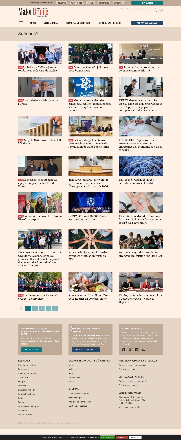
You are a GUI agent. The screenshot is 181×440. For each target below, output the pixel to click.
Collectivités (23, 377)
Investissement (121, 3)
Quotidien (22, 410)
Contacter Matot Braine (79, 393)
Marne (71, 381)
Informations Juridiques (28, 406)
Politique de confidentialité (81, 401)
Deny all (122, 437)
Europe (21, 381)
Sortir (20, 398)
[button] (21, 23)
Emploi (90, 3)
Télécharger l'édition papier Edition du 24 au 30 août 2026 (132, 400)
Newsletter (147, 3)
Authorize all (108, 437)
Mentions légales (76, 397)
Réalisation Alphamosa (67, 423)
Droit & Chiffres (25, 414)
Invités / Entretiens (109, 22)
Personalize (135, 437)
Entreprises (51, 22)
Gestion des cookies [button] (78, 406)
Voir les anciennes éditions (130, 407)
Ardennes (73, 369)
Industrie (61, 3)
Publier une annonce (128, 369)
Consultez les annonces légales (132, 365)
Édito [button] (33, 23)
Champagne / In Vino (27, 373)
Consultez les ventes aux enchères (134, 381)
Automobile (76, 3)
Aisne (71, 365)
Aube (71, 373)
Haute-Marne (75, 377)
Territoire (104, 3)
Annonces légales (86, 349)
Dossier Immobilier (26, 390)
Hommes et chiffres (78, 22)
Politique (22, 402)
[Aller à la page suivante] (55, 308)
